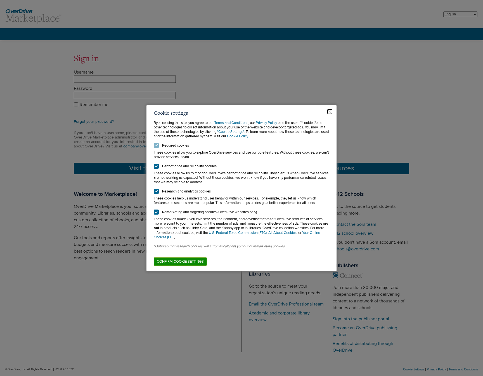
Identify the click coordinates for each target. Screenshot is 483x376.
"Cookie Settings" (230, 132)
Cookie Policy (237, 136)
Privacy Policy (266, 123)
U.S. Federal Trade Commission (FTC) (238, 233)
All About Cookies (282, 233)
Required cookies (175, 145)
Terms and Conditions (231, 123)
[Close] (330, 111)
